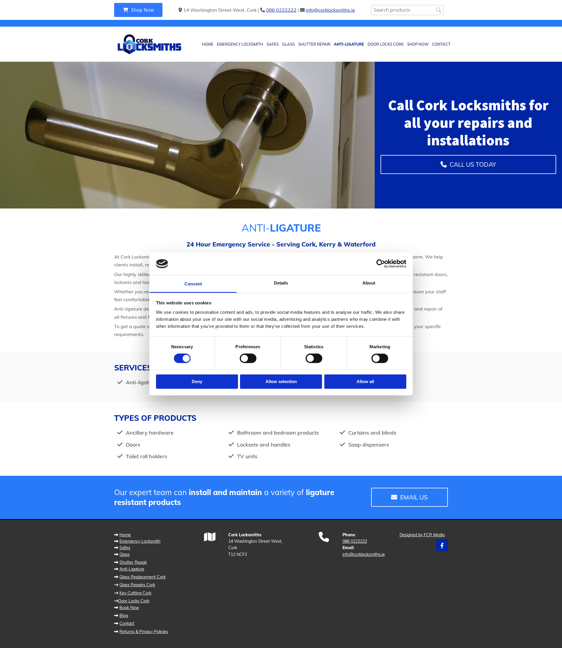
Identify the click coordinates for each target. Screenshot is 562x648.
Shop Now (418, 44)
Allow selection (281, 381)
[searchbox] (407, 10)
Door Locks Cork (386, 44)
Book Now (129, 607)
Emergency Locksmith (240, 44)
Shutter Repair (314, 44)
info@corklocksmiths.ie (330, 10)
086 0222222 (281, 10)
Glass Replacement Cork (142, 577)
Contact (441, 44)
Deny (197, 381)
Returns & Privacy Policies (143, 631)
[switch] (248, 358)
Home (207, 44)
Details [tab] (281, 282)
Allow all (365, 381)
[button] (138, 10)
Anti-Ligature (349, 44)
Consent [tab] (193, 283)
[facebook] (442, 545)
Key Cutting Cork (135, 593)
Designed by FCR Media (422, 534)
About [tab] (368, 282)
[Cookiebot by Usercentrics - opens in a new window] (380, 263)
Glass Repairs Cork (137, 584)
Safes (273, 44)
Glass (288, 44)
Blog (123, 615)
